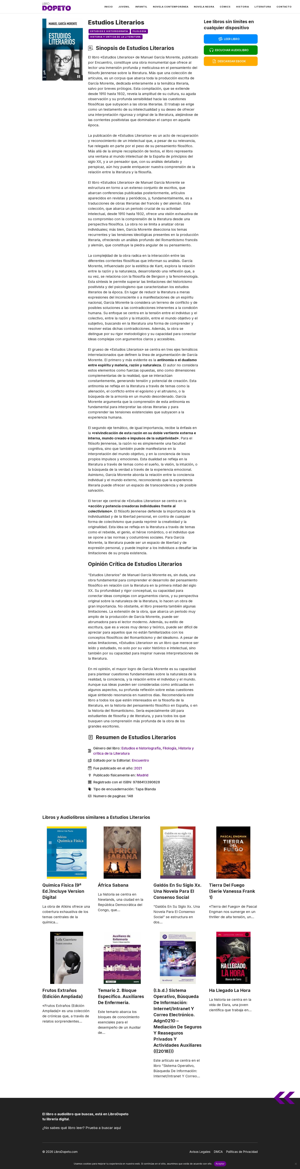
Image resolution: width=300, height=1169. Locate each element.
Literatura (263, 6)
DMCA (218, 1152)
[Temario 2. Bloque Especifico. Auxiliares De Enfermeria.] (122, 958)
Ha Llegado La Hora (230, 990)
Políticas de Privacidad (242, 1152)
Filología (139, 31)
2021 (138, 768)
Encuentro (140, 760)
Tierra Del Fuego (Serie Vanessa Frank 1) (232, 891)
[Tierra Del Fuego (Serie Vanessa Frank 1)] (233, 852)
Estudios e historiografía (109, 31)
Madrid (142, 775)
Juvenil (124, 6)
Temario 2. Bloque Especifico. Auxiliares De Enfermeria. (121, 996)
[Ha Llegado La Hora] (233, 958)
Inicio (108, 6)
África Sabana (113, 885)
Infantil (141, 6)
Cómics (225, 6)
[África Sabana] (122, 852)
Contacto (284, 6)
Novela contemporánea (170, 6)
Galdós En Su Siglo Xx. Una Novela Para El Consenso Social (177, 891)
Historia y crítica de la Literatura (115, 36)
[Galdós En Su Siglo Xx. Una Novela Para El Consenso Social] (177, 852)
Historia (242, 6)
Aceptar (220, 1163)
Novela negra (204, 6)
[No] (295, 1164)
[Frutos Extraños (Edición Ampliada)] (66, 958)
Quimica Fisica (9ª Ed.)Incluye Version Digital (63, 891)
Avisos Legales (199, 1152)
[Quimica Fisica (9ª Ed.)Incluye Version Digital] (66, 852)
